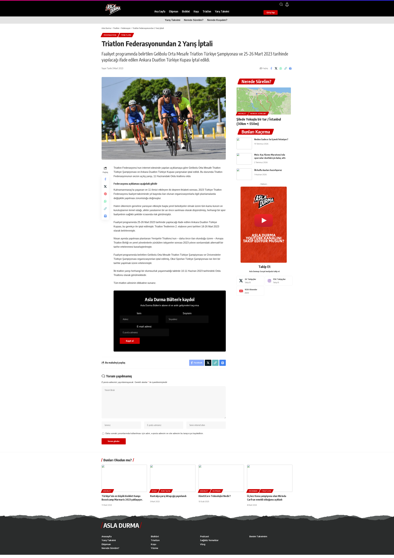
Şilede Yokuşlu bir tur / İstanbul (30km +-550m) (259, 121)
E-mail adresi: (144, 326)
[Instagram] (278, 280)
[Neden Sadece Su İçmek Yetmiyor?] (244, 143)
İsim (139, 313)
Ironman (253, 491)
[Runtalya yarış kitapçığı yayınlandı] (172, 478)
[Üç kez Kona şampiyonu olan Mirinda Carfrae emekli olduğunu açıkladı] (269, 478)
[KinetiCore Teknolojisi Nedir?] (221, 478)
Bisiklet (242, 114)
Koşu (154, 491)
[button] (281, 4)
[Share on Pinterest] (105, 194)
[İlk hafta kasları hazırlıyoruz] (244, 174)
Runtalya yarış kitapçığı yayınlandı (168, 496)
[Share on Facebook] (271, 68)
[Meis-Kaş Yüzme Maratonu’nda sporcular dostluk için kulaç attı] (244, 159)
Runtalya (165, 491)
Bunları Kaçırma (255, 131)
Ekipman (217, 491)
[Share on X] (276, 68)
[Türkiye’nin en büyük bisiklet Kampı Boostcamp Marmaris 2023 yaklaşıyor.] (124, 478)
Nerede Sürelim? (256, 81)
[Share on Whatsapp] (281, 68)
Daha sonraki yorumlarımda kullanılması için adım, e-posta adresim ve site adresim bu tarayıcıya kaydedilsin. (154, 433)
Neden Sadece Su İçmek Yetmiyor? (271, 139)
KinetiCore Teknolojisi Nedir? (215, 496)
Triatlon (126, 35)
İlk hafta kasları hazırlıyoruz (268, 170)
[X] (250, 280)
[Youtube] (250, 291)
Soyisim (187, 313)
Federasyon (110, 35)
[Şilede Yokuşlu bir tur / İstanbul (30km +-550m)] (264, 101)
